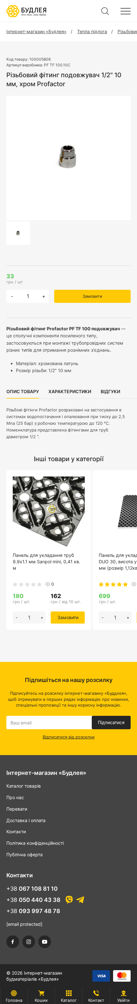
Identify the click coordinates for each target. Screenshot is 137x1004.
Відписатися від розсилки (69, 736)
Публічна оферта (24, 854)
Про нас (15, 797)
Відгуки (110, 391)
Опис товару (22, 391)
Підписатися (111, 722)
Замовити (92, 296)
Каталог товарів (23, 786)
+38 (32, 888)
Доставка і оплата (26, 820)
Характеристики (69, 391)
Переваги (16, 809)
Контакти (16, 831)
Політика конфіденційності (35, 843)
